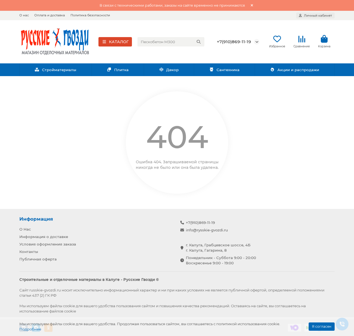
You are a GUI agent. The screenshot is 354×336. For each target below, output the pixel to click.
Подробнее (30, 329)
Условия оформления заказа (47, 244)
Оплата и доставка (49, 15)
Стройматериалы (59, 70)
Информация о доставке (43, 236)
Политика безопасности (90, 15)
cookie (69, 306)
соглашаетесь (287, 306)
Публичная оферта (38, 259)
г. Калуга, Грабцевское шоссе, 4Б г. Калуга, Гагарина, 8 (218, 247)
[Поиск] (198, 41)
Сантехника (228, 70)
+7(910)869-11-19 (234, 41)
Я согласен (321, 326)
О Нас (25, 229)
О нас (24, 15)
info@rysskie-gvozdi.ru (207, 230)
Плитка (121, 70)
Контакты (28, 251)
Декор (172, 70)
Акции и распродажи (298, 70)
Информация (36, 219)
